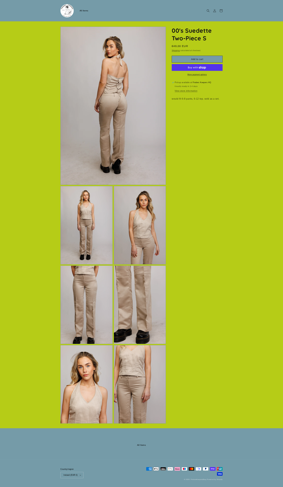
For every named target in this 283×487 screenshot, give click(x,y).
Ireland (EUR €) (71, 475)
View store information (186, 91)
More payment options (197, 75)
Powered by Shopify (215, 479)
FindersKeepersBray (199, 479)
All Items (141, 445)
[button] (208, 11)
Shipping (176, 50)
